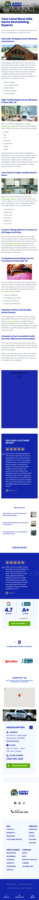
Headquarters (15, 727)
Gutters (32, 843)
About (24, 853)
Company (26, 850)
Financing (10, 836)
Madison (10, 863)
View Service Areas (19, 766)
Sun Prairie (11, 866)
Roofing (32, 839)
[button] (15, 618)
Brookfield (11, 853)
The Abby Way (27, 866)
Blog (24, 856)
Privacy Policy (11, 884)
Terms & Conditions (26, 884)
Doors (32, 836)
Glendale (10, 859)
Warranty (10, 833)
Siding (31, 833)
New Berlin (11, 856)
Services (33, 826)
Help (8, 826)
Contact (10, 829)
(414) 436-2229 (14, 758)
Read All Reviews (18, 623)
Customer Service (14, 839)
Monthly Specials (29, 859)
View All (10, 870)
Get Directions (12, 741)
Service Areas (13, 850)
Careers (25, 863)
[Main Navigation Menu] (34, 4)
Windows (33, 829)
